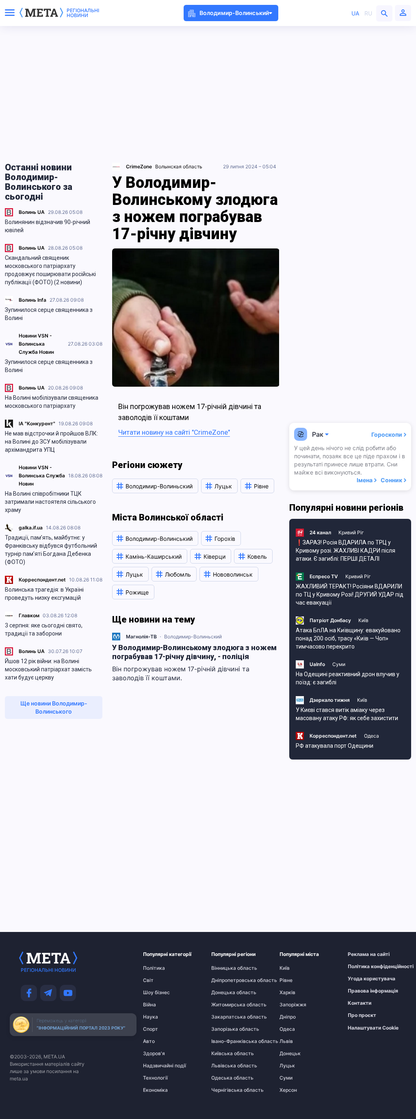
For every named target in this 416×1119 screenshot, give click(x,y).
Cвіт (148, 980)
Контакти (359, 1003)
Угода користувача (363, 979)
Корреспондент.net (42, 580)
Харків (287, 992)
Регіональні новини (83, 13)
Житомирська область (227, 1005)
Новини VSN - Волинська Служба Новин (36, 344)
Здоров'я (154, 1053)
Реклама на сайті (363, 954)
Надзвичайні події (159, 1066)
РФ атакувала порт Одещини (334, 745)
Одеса (371, 736)
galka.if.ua (31, 528)
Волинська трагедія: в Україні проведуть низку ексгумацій (44, 593)
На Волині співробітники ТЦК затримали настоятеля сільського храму (50, 501)
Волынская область (178, 166)
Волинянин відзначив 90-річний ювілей (47, 226)
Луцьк (287, 1066)
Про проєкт (362, 1015)
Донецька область (227, 992)
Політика (154, 968)
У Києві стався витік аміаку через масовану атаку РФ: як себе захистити (347, 714)
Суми (338, 664)
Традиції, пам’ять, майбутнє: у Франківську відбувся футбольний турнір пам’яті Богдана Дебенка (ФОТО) (51, 549)
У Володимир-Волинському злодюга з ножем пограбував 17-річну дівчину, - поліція (194, 652)
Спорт (150, 1029)
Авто (149, 1041)
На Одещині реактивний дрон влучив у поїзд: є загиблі (347, 678)
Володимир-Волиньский (193, 637)
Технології (155, 1078)
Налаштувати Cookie (373, 1028)
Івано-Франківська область (227, 1041)
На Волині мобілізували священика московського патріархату (51, 401)
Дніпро (288, 1017)
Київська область (227, 1053)
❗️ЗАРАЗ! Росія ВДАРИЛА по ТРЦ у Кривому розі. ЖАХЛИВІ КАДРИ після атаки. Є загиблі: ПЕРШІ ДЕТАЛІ (345, 550)
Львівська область (227, 1066)
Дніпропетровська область (227, 980)
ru (368, 13)
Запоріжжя (293, 1005)
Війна (149, 1005)
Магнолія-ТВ (141, 637)
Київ (363, 620)
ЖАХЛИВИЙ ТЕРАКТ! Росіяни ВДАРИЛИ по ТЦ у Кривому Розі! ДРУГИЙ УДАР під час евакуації (349, 594)
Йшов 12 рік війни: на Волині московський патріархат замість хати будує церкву (48, 669)
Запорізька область (227, 1029)
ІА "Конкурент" (37, 423)
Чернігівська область (227, 1090)
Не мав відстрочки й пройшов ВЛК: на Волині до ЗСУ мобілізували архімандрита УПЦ (51, 441)
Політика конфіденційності (363, 966)
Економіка (155, 1090)
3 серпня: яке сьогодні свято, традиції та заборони (43, 629)
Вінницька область (227, 968)
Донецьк (290, 1053)
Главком (29, 615)
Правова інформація (363, 991)
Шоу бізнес (156, 992)
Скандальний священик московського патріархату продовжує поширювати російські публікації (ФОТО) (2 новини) (50, 270)
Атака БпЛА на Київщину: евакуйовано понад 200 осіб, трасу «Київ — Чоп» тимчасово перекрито (348, 638)
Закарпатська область (227, 1017)
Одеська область (227, 1078)
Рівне (286, 980)
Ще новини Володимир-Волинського (53, 707)
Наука (150, 1017)
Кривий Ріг (351, 532)
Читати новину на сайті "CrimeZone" (174, 432)
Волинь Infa (32, 300)
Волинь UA (32, 212)
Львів (286, 1041)
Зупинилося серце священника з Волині (49, 314)
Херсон (288, 1090)
